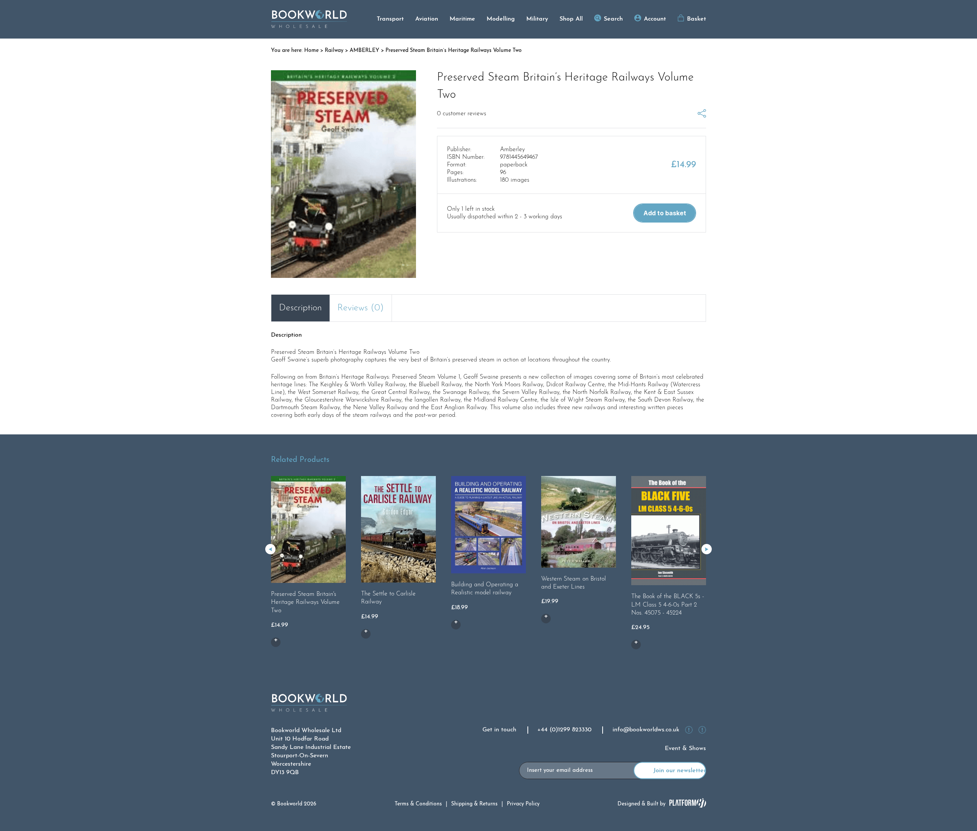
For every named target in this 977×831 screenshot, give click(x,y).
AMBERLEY (364, 50)
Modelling (501, 19)
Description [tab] (300, 308)
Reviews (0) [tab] (360, 308)
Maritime (462, 19)
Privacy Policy (523, 804)
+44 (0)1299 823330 (564, 730)
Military (537, 19)
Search (613, 19)
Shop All (571, 19)
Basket (696, 19)
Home (311, 50)
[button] (706, 549)
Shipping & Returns (474, 804)
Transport (390, 19)
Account (655, 19)
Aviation (426, 19)
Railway (334, 50)
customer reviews (461, 114)
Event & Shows (685, 748)
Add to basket (664, 213)
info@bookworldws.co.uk (646, 730)
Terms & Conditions (418, 804)
